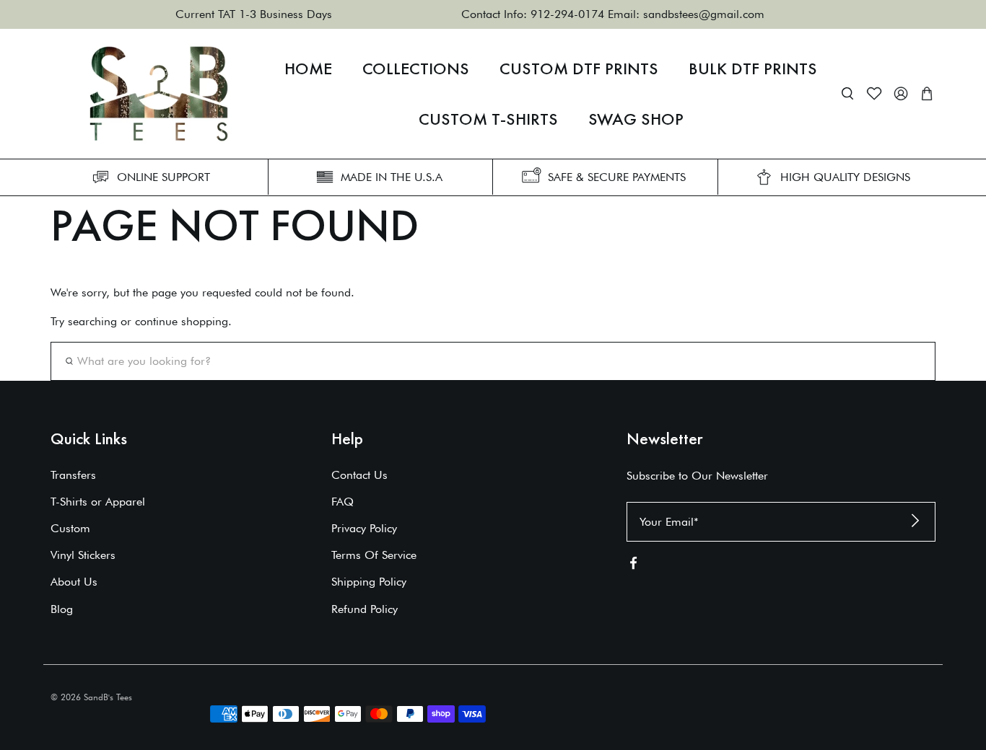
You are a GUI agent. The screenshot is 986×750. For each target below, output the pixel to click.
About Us (74, 581)
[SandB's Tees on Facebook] (633, 566)
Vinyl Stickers (83, 555)
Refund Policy (364, 609)
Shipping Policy (368, 581)
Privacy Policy (364, 528)
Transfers (73, 475)
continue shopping (181, 321)
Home (308, 68)
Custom (70, 528)
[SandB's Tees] (159, 93)
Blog (62, 609)
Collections (415, 68)
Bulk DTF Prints (753, 68)
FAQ (342, 501)
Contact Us (359, 475)
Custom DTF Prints (578, 68)
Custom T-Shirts (488, 119)
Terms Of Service (373, 555)
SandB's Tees (108, 697)
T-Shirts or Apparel (98, 501)
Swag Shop (636, 119)
